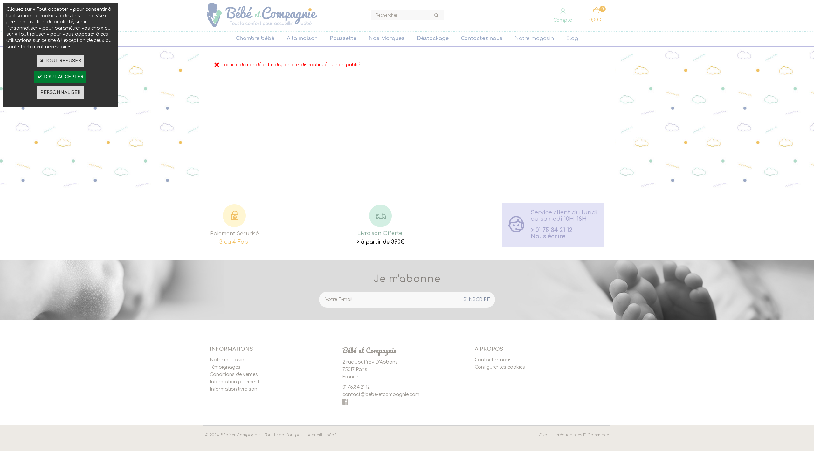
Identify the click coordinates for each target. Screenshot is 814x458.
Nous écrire (548, 236)
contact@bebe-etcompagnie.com (380, 394)
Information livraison (233, 389)
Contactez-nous (493, 359)
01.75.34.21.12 (356, 387)
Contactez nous (481, 38)
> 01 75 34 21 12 (552, 230)
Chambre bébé (255, 38)
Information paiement (234, 381)
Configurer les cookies (500, 367)
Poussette (343, 38)
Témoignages (225, 367)
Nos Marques (386, 38)
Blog (572, 38)
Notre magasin (534, 38)
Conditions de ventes (234, 374)
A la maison (302, 38)
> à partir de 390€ (380, 242)
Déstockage (433, 38)
